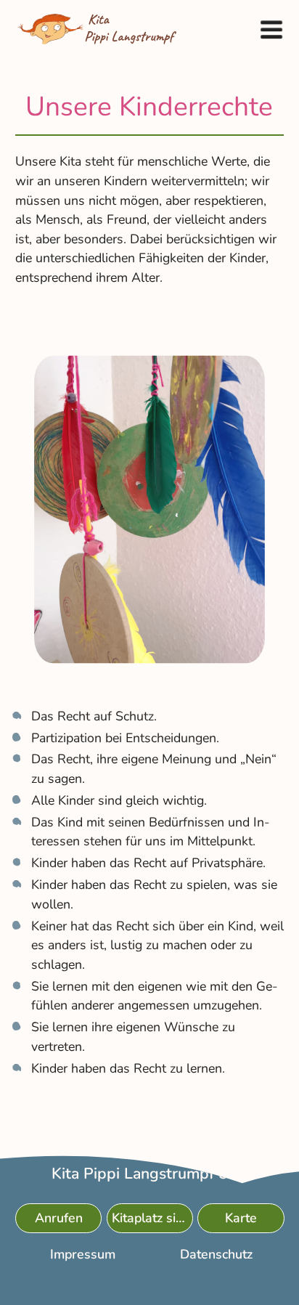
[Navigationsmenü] (271, 29)
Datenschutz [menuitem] (216, 1254)
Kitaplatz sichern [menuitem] (152, 1218)
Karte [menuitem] (241, 1218)
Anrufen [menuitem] (58, 1218)
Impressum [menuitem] (82, 1254)
